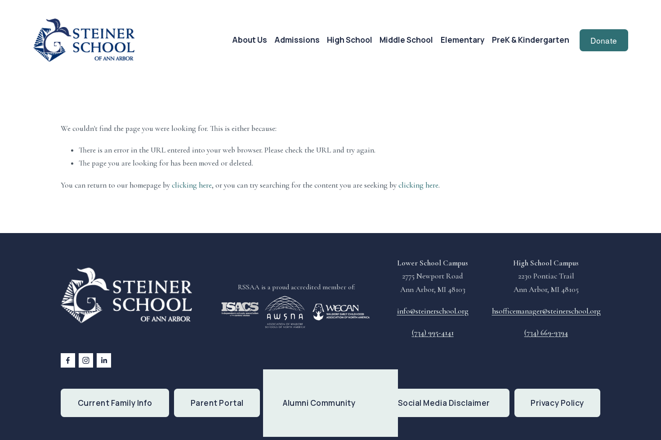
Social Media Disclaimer (444, 403)
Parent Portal (217, 403)
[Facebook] (68, 360)
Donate (603, 40)
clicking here (192, 185)
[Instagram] (86, 360)
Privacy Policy (557, 403)
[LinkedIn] (104, 360)
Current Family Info (115, 403)
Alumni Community (319, 403)
